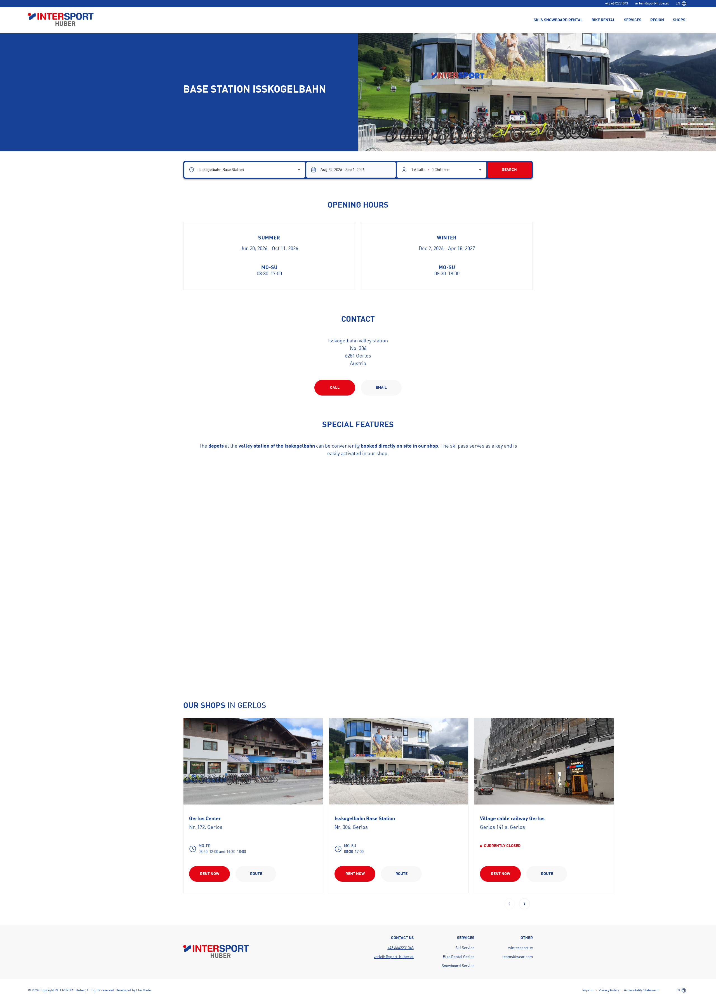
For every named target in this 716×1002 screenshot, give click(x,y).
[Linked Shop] (253, 761)
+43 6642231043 (616, 3)
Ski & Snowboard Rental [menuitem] (558, 20)
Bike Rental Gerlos (458, 957)
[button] (524, 903)
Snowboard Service (458, 966)
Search (509, 170)
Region (657, 20)
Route (256, 874)
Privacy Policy (609, 990)
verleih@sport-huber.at (652, 3)
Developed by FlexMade (133, 990)
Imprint (587, 990)
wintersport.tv (520, 948)
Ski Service (464, 948)
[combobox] (680, 3)
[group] (253, 805)
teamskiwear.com (517, 957)
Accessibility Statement (641, 990)
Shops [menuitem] (679, 20)
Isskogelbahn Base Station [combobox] (221, 170)
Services (632, 20)
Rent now (209, 874)
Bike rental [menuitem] (603, 20)
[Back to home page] (61, 20)
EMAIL (381, 388)
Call (335, 388)
